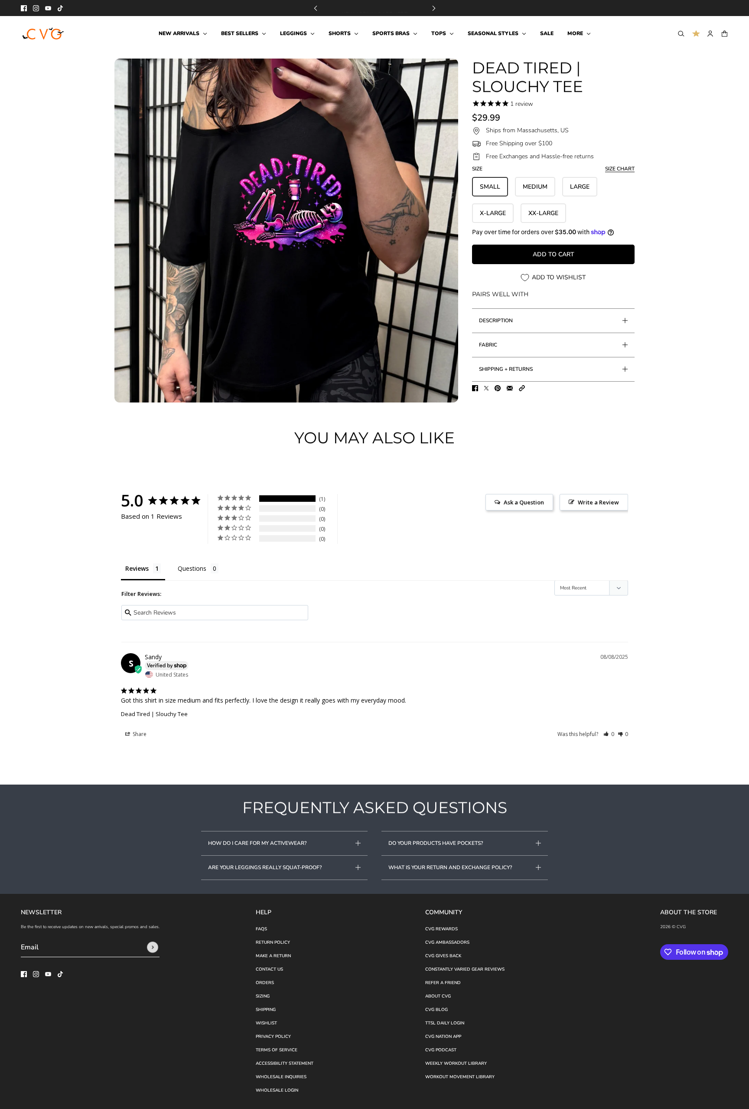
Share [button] (139, 734)
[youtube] (48, 8)
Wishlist (266, 1023)
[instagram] (36, 8)
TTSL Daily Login (444, 1023)
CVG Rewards (441, 929)
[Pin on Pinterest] (497, 388)
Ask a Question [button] (524, 502)
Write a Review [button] (598, 502)
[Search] (681, 33)
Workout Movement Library (460, 1077)
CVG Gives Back (443, 956)
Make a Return (273, 956)
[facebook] (24, 8)
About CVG (438, 996)
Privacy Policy (273, 1037)
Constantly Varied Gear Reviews (465, 969)
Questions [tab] (192, 568)
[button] (522, 388)
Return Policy (273, 942)
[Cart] (724, 33)
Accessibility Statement (284, 1063)
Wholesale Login (277, 1090)
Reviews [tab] (137, 568)
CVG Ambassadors (447, 942)
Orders (265, 983)
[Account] (710, 33)
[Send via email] (510, 388)
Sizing (263, 996)
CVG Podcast (440, 1050)
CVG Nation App (443, 1037)
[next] (434, 8)
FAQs (261, 929)
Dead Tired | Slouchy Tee (154, 714)
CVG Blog (436, 1010)
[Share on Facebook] (475, 388)
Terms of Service (276, 1050)
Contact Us (269, 969)
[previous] (315, 8)
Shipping (266, 1010)
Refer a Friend (443, 983)
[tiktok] (60, 8)
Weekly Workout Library (456, 1063)
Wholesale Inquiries (281, 1077)
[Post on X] (486, 388)
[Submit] (152, 947)
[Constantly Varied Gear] (43, 34)
